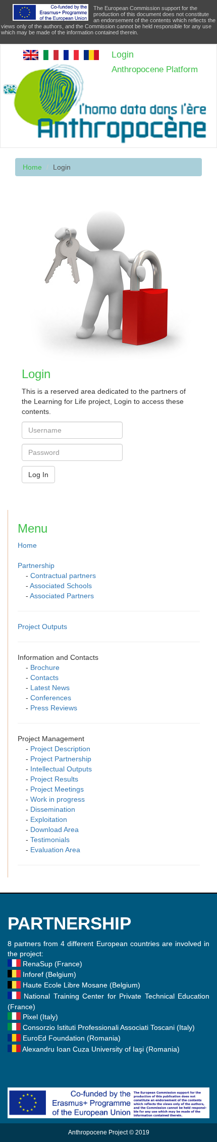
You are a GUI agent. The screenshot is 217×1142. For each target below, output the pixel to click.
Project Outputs (42, 626)
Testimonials (50, 840)
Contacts (44, 677)
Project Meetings (57, 789)
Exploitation (48, 819)
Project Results (54, 779)
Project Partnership (60, 759)
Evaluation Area (55, 850)
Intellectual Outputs (61, 769)
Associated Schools (61, 586)
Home (32, 167)
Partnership (36, 565)
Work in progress (57, 799)
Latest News (50, 688)
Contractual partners (63, 576)
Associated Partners (62, 596)
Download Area (54, 829)
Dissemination (52, 809)
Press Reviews (53, 708)
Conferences (50, 698)
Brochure (45, 667)
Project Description (60, 749)
